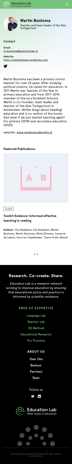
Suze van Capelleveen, (30, 237)
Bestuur (36, 365)
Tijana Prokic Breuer (56, 237)
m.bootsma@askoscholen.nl (20, 51)
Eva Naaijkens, (24, 229)
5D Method (36, 328)
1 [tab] (34, 254)
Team (36, 378)
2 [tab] (37, 254)
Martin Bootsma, (26, 233)
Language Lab (36, 316)
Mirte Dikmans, (45, 233)
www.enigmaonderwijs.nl (34, 132)
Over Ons (36, 359)
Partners (36, 372)
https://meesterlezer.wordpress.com (25, 60)
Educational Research (36, 334)
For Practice (36, 341)
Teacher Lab (36, 322)
